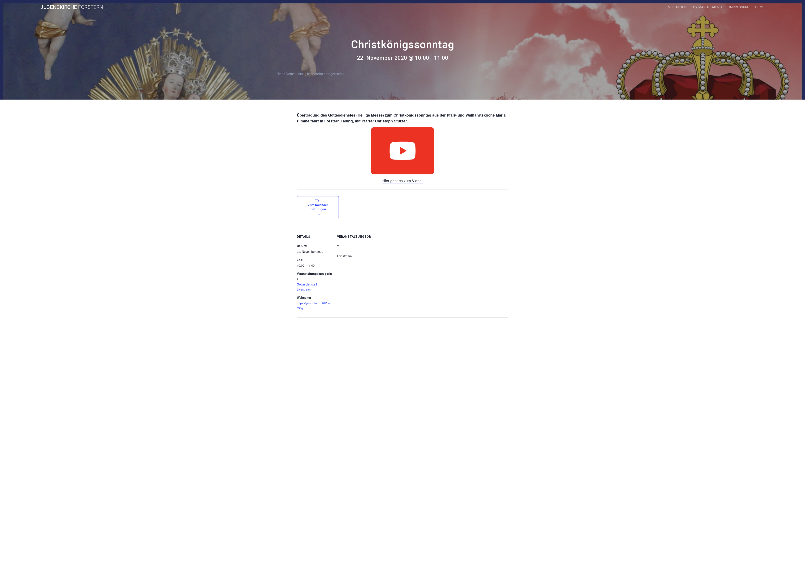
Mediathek (677, 7)
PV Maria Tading (707, 7)
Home (759, 7)
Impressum (738, 7)
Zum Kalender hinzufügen (318, 207)
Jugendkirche (71, 7)
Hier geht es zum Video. (402, 180)
